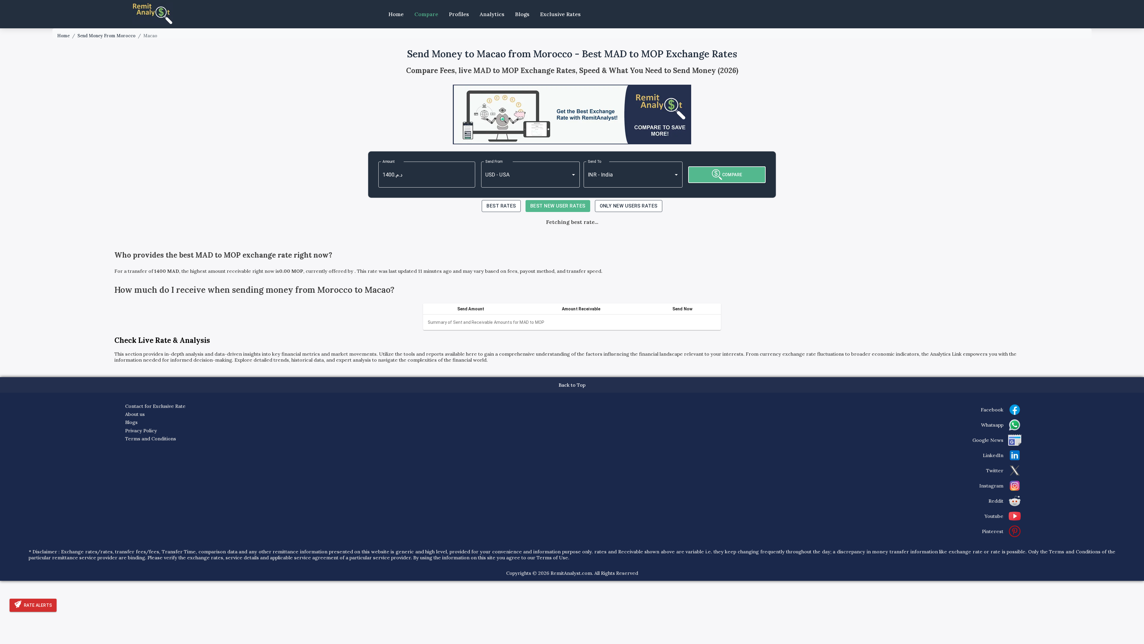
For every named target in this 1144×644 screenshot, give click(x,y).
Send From (494, 162)
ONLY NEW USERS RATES (629, 206)
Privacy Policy (141, 431)
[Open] (573, 175)
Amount (389, 162)
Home (396, 14)
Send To (594, 162)
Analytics (492, 14)
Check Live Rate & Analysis (162, 340)
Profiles (459, 14)
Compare (426, 14)
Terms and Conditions (150, 439)
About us (135, 414)
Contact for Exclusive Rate (155, 406)
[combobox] (522, 174)
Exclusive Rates (560, 14)
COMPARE (732, 174)
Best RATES (501, 206)
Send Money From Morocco (106, 35)
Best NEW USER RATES (557, 206)
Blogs (522, 14)
